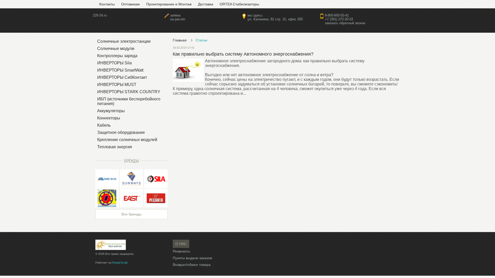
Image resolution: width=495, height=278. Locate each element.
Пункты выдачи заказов (192, 258)
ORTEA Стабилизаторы (239, 4)
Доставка (205, 4)
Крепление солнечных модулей (127, 139)
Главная (180, 40)
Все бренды (131, 214)
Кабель (104, 125)
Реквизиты (181, 251)
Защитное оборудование (121, 132)
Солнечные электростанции (124, 41)
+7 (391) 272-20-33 (339, 19)
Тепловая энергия (114, 147)
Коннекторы (108, 118)
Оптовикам (130, 4)
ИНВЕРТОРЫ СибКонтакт (122, 77)
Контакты (107, 4)
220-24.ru (100, 15)
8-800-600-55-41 (337, 15)
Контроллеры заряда (117, 56)
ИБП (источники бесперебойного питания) (128, 101)
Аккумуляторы (111, 111)
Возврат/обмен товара (192, 265)
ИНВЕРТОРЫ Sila (114, 63)
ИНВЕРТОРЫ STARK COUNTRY (128, 92)
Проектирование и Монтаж (169, 4)
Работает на (111, 262)
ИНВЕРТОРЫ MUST (116, 84)
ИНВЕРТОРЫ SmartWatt (120, 70)
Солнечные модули (115, 48)
